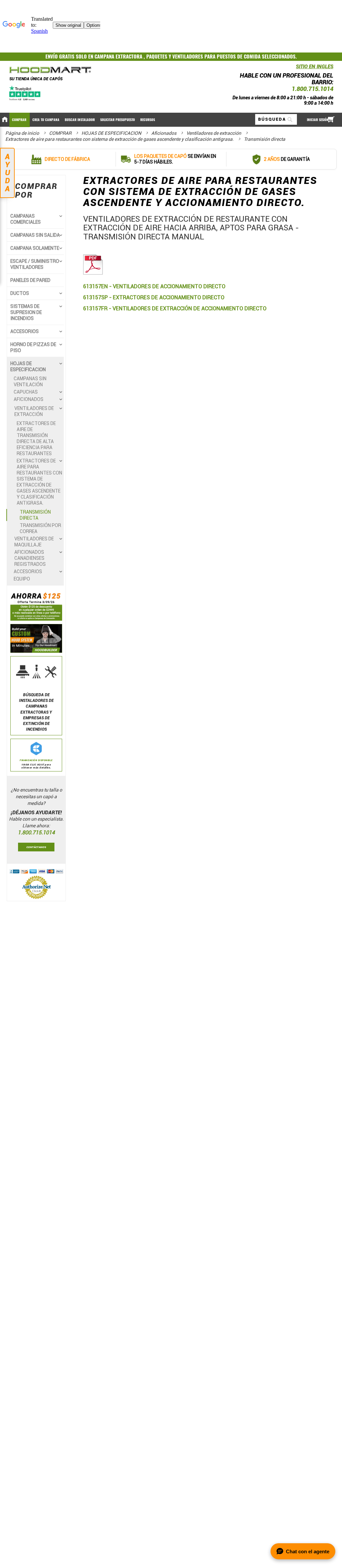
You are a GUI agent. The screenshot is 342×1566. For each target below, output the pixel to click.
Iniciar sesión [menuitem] (318, 119)
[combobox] (276, 119)
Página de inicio (22, 133)
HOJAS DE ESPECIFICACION (111, 133)
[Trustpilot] (25, 92)
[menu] (171, 119)
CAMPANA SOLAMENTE (34, 248)
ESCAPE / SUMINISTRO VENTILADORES (34, 264)
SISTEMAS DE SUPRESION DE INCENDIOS (26, 312)
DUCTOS (19, 293)
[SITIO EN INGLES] (294, 68)
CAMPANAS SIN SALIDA (35, 235)
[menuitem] (19, 120)
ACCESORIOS (24, 331)
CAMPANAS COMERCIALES (25, 219)
